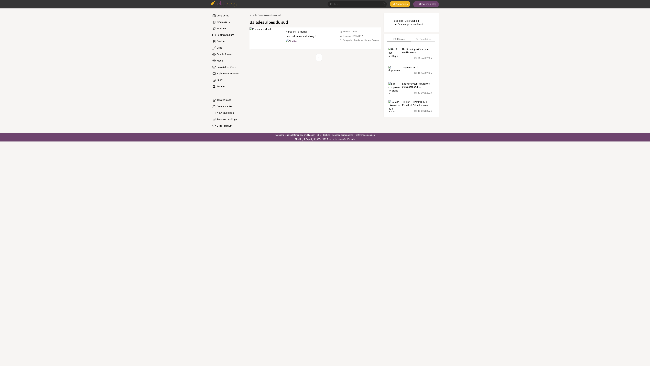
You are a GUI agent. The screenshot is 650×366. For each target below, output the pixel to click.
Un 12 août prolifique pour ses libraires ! (415, 51)
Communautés (224, 106)
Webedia (351, 139)
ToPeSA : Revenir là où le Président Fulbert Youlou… (415, 103)
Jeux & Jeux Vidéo (226, 67)
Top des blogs (223, 100)
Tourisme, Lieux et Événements (369, 40)
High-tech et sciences (227, 73)
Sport (219, 80)
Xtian (294, 41)
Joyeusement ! (410, 67)
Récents (401, 38)
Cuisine (220, 41)
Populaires (425, 38)
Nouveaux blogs (225, 112)
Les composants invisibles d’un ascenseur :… (416, 85)
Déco (219, 47)
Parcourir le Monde (296, 31)
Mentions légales (283, 135)
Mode (219, 60)
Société (220, 86)
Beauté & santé (224, 54)
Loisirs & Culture (225, 35)
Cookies (326, 135)
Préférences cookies (365, 135)
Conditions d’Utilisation (304, 135)
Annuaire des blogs (226, 119)
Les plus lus (222, 15)
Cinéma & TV (223, 22)
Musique (221, 28)
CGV (319, 135)
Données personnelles (342, 135)
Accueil (253, 15)
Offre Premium (224, 125)
